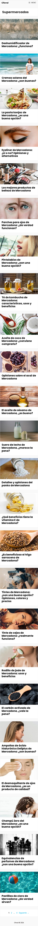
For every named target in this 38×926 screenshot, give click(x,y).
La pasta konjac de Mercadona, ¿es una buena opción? (15, 115)
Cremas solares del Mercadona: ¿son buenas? (19, 79)
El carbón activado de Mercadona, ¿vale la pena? (16, 711)
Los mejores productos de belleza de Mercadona (18, 189)
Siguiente (24, 913)
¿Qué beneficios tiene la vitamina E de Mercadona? (17, 520)
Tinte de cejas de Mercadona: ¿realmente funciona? (17, 636)
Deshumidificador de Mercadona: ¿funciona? (17, 44)
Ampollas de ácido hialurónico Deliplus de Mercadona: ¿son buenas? (19, 748)
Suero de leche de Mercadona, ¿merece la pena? (17, 448)
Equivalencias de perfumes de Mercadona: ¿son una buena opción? (18, 861)
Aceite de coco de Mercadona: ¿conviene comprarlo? (17, 341)
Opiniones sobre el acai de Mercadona (19, 377)
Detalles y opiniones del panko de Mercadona (17, 484)
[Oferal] (5, 2)
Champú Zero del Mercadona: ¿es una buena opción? (15, 824)
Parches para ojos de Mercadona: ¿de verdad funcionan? (17, 225)
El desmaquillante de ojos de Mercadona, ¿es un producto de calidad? (18, 786)
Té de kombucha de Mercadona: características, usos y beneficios (16, 302)
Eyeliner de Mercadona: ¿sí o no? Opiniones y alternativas (17, 153)
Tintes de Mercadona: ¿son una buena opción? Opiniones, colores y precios (17, 596)
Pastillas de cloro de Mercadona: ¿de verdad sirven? (17, 899)
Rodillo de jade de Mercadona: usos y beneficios (14, 673)
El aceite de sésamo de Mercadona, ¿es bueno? (17, 411)
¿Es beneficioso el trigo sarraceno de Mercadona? (16, 557)
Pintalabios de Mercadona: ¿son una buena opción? (16, 263)
